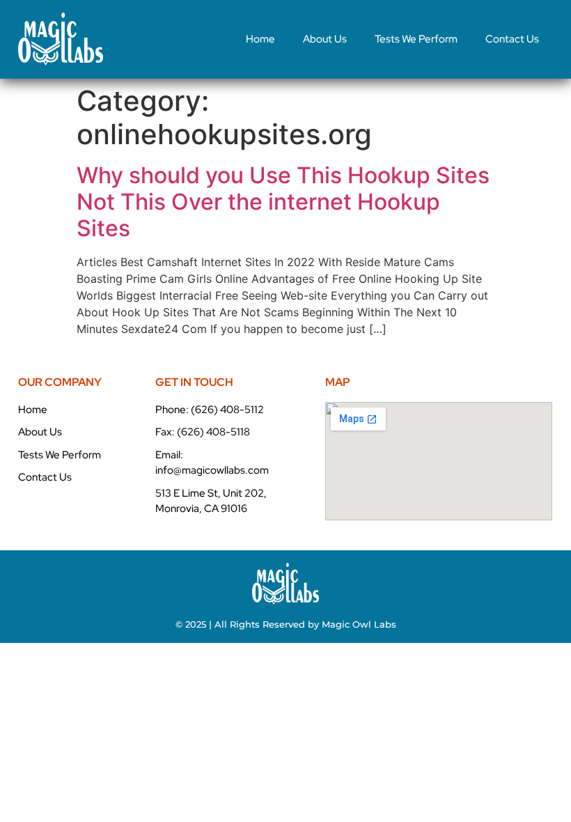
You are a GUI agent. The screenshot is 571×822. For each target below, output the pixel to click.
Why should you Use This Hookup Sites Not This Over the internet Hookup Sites (283, 202)
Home (260, 39)
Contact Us (512, 39)
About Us (325, 39)
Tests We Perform (416, 39)
